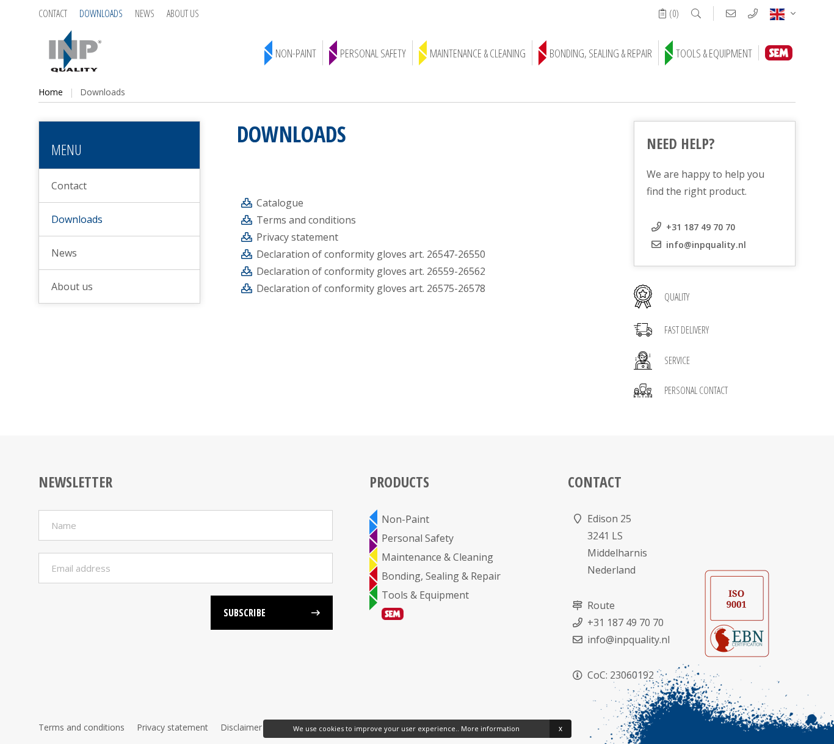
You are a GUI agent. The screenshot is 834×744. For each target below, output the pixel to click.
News (144, 13)
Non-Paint (295, 53)
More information (490, 728)
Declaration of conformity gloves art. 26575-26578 (370, 288)
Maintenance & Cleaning (478, 53)
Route (601, 605)
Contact (52, 13)
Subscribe (244, 612)
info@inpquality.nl (706, 244)
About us (183, 13)
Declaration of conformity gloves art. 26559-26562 (370, 271)
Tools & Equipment (714, 53)
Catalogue (279, 203)
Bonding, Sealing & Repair (600, 53)
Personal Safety (373, 53)
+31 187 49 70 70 (700, 227)
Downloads (101, 13)
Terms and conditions (306, 220)
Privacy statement (297, 237)
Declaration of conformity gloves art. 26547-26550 (370, 254)
